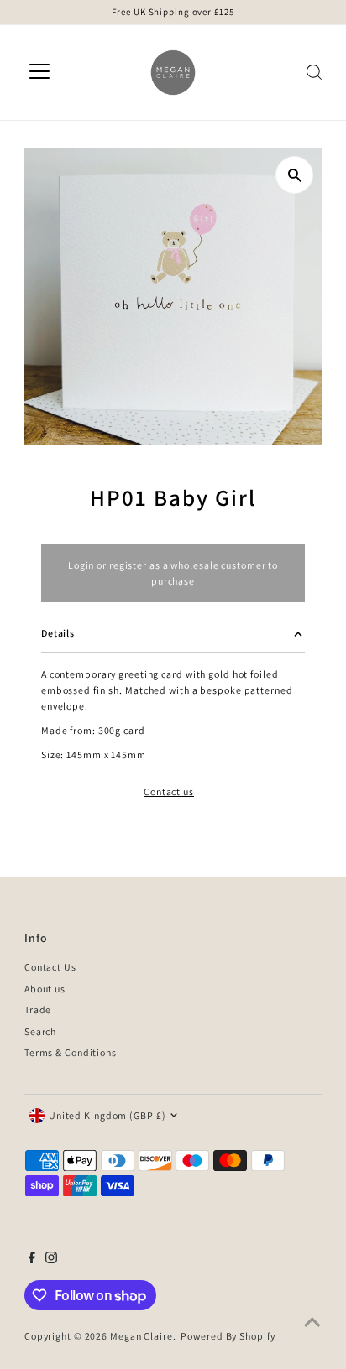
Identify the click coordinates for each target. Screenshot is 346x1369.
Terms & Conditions (70, 1052)
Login (81, 565)
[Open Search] (314, 72)
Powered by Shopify (228, 1336)
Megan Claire (141, 1336)
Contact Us (50, 966)
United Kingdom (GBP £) (107, 1115)
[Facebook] (31, 1260)
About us (45, 988)
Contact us (169, 792)
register (128, 565)
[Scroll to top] (312, 1323)
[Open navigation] (39, 72)
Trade (37, 1009)
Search (40, 1031)
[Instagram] (51, 1260)
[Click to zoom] (294, 175)
